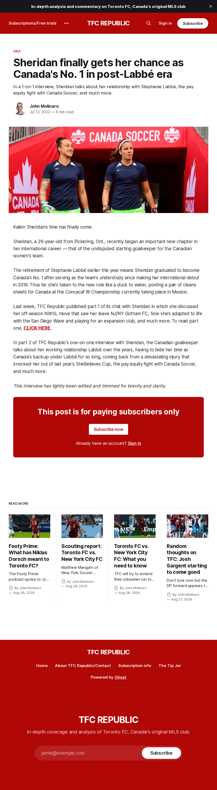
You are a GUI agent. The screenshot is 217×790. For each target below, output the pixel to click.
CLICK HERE (37, 328)
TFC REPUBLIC (108, 23)
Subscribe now (108, 429)
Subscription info (134, 665)
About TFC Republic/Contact (83, 665)
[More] (66, 23)
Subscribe (193, 23)
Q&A (17, 51)
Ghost (120, 677)
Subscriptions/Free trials (32, 23)
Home (42, 665)
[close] (210, 6)
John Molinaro (44, 106)
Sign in (165, 23)
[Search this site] (148, 23)
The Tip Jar (170, 665)
